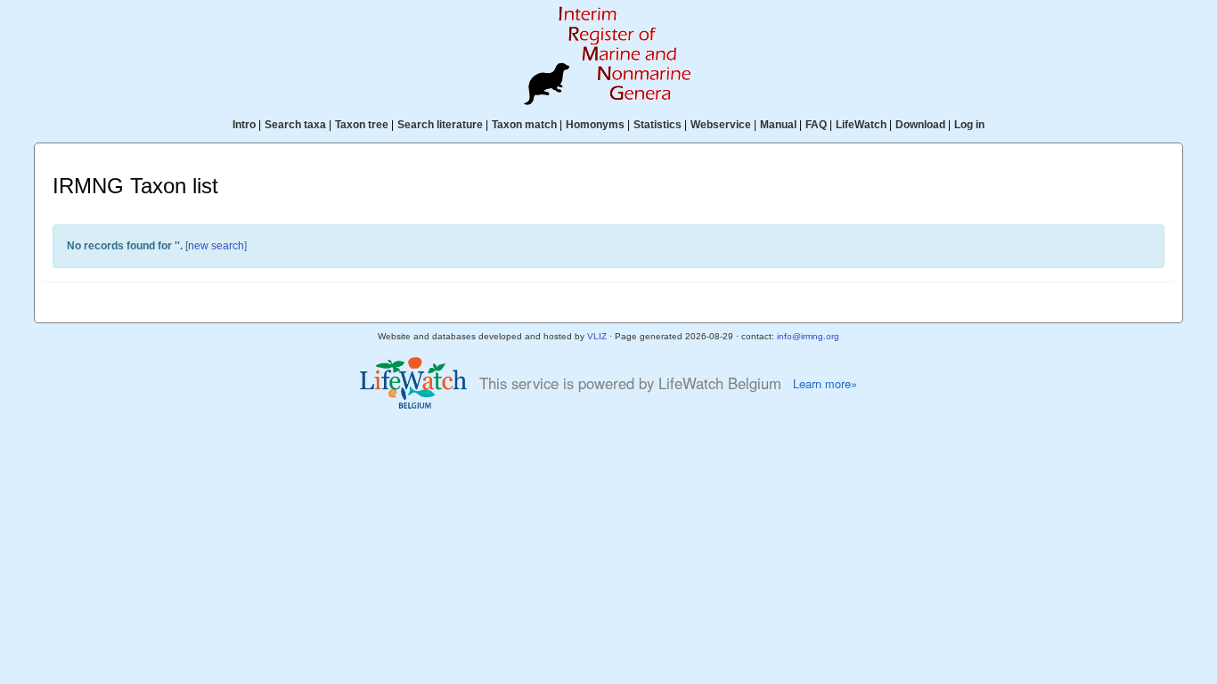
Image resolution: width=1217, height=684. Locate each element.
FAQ (816, 124)
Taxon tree (361, 124)
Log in (969, 124)
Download (920, 124)
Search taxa (295, 124)
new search (216, 246)
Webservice (720, 124)
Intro (244, 124)
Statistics (657, 124)
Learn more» (825, 384)
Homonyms (595, 124)
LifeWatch (861, 124)
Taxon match (524, 124)
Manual (778, 124)
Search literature (440, 124)
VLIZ (597, 336)
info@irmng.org (808, 336)
